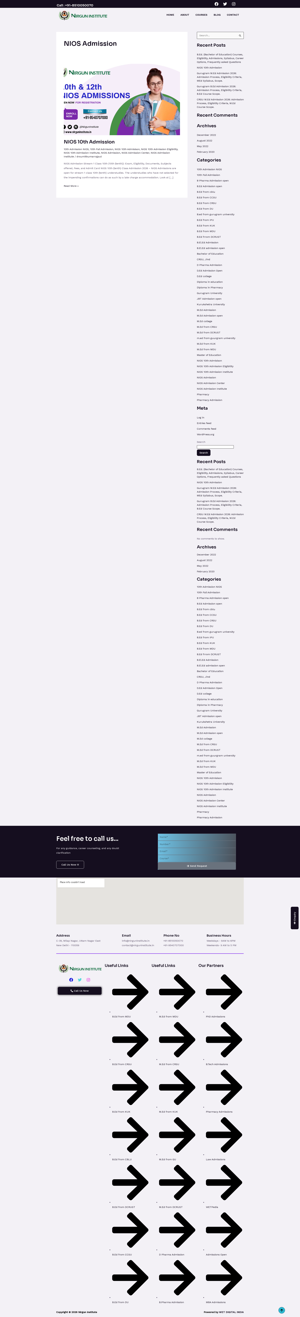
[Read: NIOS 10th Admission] (122, 99)
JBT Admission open (209, 298)
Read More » (71, 185)
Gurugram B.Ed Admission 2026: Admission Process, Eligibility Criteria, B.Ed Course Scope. (219, 90)
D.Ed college (204, 276)
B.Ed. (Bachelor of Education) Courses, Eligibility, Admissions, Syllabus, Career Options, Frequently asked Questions (220, 58)
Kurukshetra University (211, 304)
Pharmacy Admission (209, 400)
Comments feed (206, 428)
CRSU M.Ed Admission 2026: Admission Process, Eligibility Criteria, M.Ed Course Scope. (220, 103)
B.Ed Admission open (209, 186)
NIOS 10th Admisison (127, 149)
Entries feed (204, 423)
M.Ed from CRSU (207, 326)
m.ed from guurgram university (216, 338)
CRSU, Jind (203, 259)
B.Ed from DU (205, 208)
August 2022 (204, 140)
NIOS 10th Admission (89, 142)
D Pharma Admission (209, 264)
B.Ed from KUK (206, 225)
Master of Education (209, 355)
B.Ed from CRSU (206, 203)
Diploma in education (210, 281)
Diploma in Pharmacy (210, 287)
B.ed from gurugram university (215, 214)
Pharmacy (203, 394)
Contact (233, 14)
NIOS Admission (110, 152)
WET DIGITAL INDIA (231, 1312)
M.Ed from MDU (206, 349)
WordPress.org (205, 434)
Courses (201, 14)
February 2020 (206, 151)
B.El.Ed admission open (211, 248)
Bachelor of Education (210, 253)
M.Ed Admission (206, 310)
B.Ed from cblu (206, 191)
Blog (217, 14)
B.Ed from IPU (205, 219)
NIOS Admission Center (135, 152)
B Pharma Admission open (213, 180)
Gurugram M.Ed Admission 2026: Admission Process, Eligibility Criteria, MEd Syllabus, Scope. (219, 77)
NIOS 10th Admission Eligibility (159, 149)
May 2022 (202, 146)
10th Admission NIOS (76, 149)
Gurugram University (209, 293)
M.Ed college (204, 321)
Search (201, 441)
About (184, 14)
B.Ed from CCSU (207, 197)
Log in (200, 417)
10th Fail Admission (101, 149)
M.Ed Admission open (210, 315)
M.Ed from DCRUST (208, 332)
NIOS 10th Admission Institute (82, 152)
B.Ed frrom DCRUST (209, 236)
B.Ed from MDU (206, 231)
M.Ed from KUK (206, 343)
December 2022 (206, 134)
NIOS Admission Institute (212, 388)
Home (170, 14)
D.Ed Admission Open (209, 270)
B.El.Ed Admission (207, 242)
